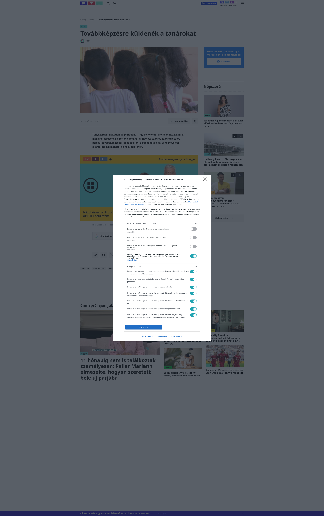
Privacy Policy (176, 336)
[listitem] (162, 223)
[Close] (205, 180)
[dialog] (162, 258)
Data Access (162, 336)
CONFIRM (143, 327)
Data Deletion (147, 336)
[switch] (193, 229)
